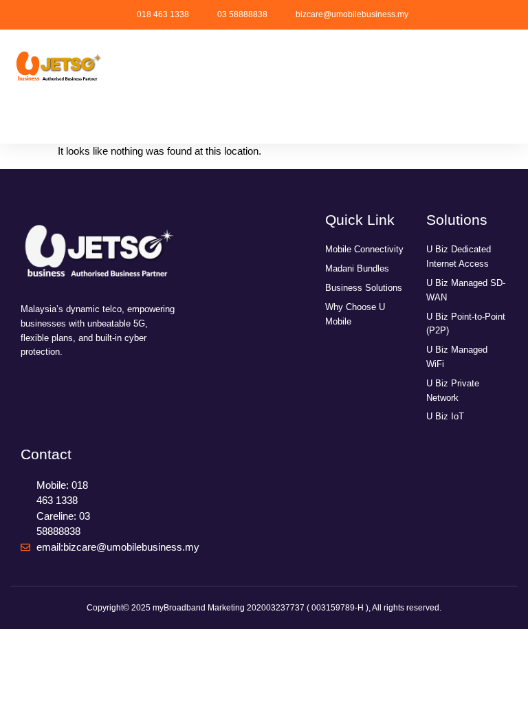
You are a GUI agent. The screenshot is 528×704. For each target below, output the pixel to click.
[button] (58, 122)
